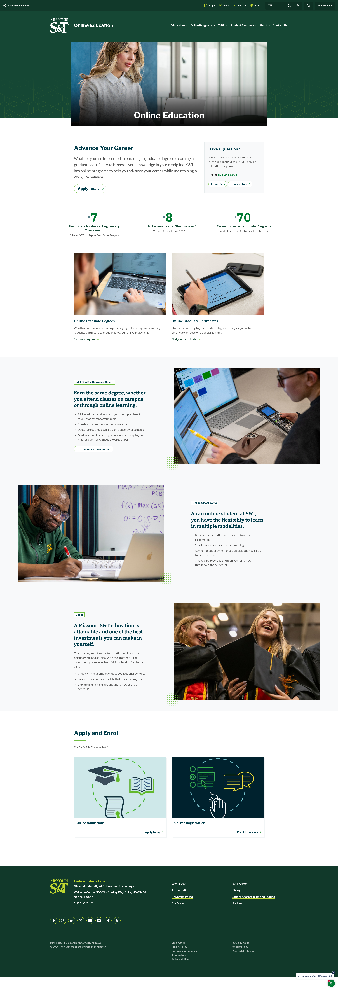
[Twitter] (80, 920)
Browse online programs (93, 449)
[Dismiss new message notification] (333, 972)
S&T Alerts (239, 883)
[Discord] (98, 920)
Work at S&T (180, 883)
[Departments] (289, 6)
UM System (178, 942)
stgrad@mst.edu (84, 902)
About (263, 25)
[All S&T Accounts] (117, 920)
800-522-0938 (241, 942)
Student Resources (243, 25)
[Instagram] (62, 920)
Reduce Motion (180, 959)
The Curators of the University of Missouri (82, 946)
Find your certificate (184, 339)
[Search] (308, 6)
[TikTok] (108, 920)
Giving (236, 890)
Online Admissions (120, 797)
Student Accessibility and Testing (253, 896)
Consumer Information (184, 951)
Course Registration (218, 797)
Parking (237, 903)
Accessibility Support (244, 951)
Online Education (93, 25)
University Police (182, 896)
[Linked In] (71, 920)
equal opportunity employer (86, 943)
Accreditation (180, 890)
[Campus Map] (279, 6)
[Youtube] (89, 920)
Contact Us (280, 25)
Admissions (177, 25)
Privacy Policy (179, 946)
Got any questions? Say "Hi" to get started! (315, 976)
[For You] (298, 6)
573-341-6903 (227, 174)
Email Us (216, 184)
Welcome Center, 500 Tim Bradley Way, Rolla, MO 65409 (110, 892)
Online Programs (202, 25)
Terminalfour (179, 955)
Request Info (239, 184)
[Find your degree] (120, 284)
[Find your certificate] (218, 284)
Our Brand (178, 903)
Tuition (222, 25)
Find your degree (84, 339)
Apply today (89, 188)
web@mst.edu (240, 946)
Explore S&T (325, 5)
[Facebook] (53, 920)
